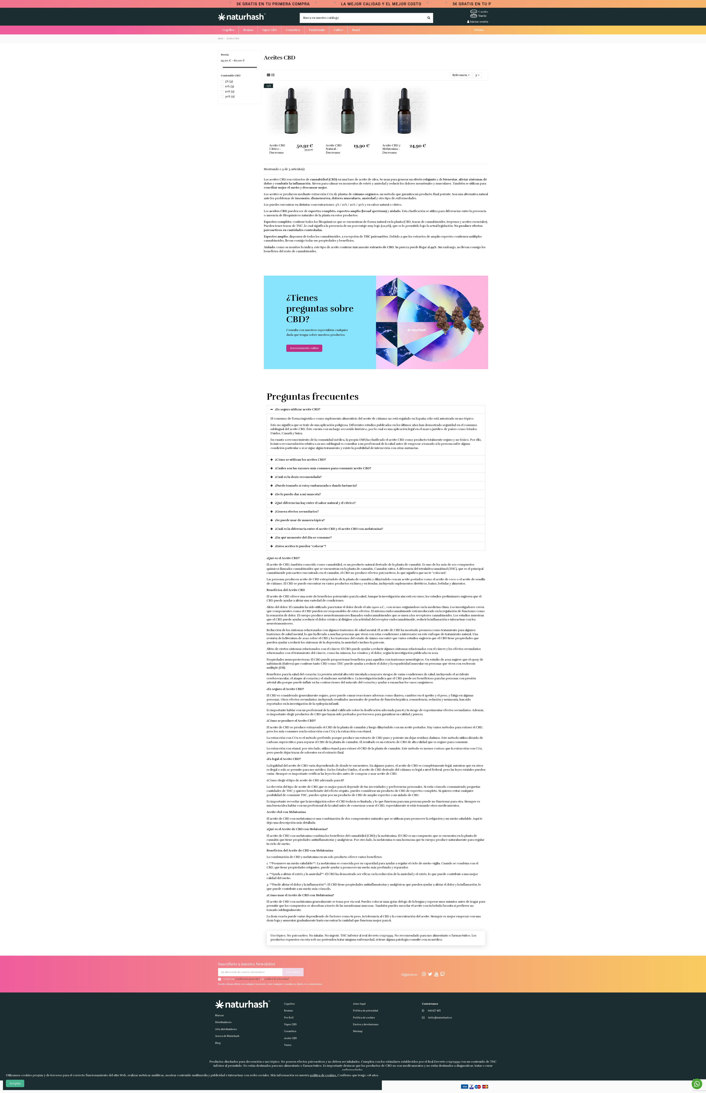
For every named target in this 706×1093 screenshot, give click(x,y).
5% (229, 81)
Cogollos (289, 1003)
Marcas (219, 1015)
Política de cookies (364, 1017)
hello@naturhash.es (440, 1017)
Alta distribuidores (226, 1029)
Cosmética (290, 1031)
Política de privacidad (365, 1010)
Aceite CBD (290, 1038)
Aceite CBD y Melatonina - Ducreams (391, 149)
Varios (287, 1045)
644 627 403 (434, 1010)
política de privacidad (277, 979)
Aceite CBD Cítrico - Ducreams (277, 149)
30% (229, 96)
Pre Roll (289, 1017)
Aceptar (15, 1083)
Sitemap (358, 1031)
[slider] (222, 67)
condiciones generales (247, 979)
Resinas (288, 1010)
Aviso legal (359, 1003)
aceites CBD (277, 179)
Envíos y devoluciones (366, 1024)
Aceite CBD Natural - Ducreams (334, 149)
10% (229, 86)
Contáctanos (430, 1003)
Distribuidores (223, 1022)
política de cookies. (323, 1075)
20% (229, 91)
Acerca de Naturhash (227, 1036)
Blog (218, 1043)
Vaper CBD (290, 1024)
